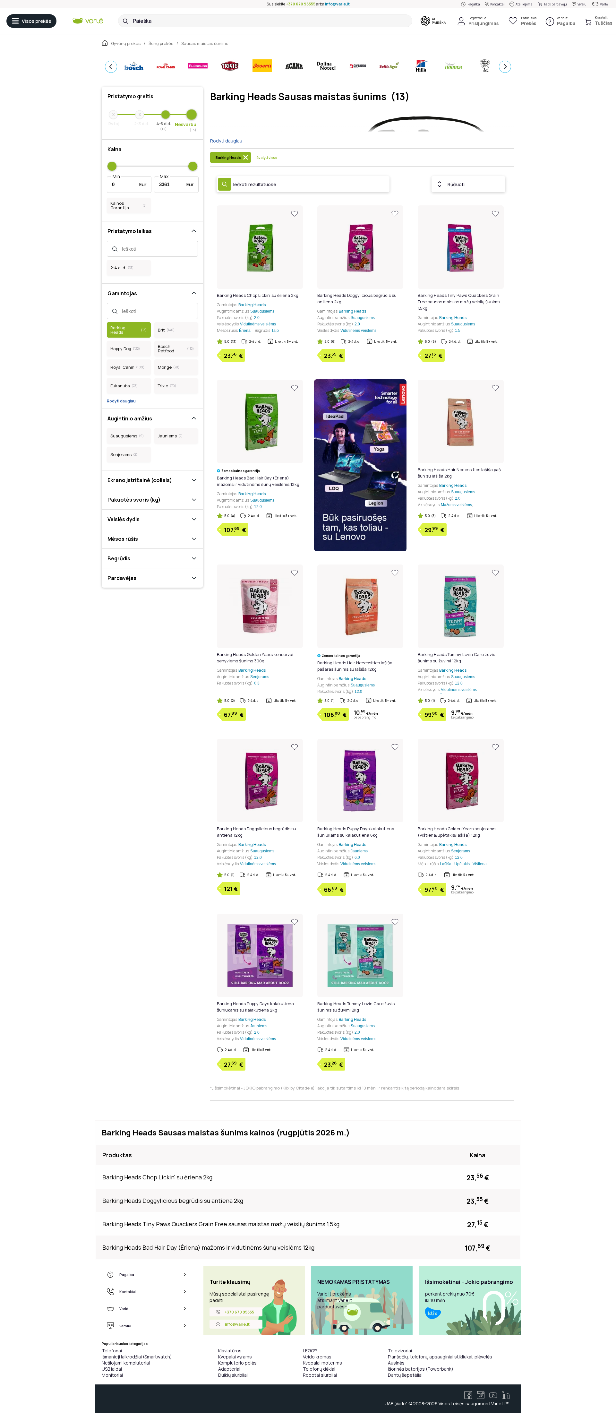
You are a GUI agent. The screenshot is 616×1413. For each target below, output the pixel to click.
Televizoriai (400, 1351)
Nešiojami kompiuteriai (126, 1363)
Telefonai (112, 1351)
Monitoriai (112, 1375)
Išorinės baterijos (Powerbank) (420, 1369)
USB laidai (112, 1369)
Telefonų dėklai (319, 1369)
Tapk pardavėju (555, 4)
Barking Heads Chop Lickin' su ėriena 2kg (257, 295)
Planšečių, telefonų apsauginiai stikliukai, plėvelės (440, 1357)
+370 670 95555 (300, 4)
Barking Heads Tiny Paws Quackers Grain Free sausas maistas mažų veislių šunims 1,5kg (459, 301)
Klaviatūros (230, 1351)
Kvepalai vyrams (235, 1357)
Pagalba (473, 4)
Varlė (604, 4)
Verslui (582, 4)
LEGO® (310, 1351)
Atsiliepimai (525, 4)
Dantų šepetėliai (405, 1375)
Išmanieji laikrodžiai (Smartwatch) (137, 1357)
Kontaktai (497, 4)
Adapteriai (229, 1369)
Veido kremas (317, 1357)
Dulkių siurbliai (233, 1375)
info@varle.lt (337, 4)
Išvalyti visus (266, 157)
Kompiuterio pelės (237, 1363)
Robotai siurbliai (320, 1375)
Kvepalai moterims (322, 1363)
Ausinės (396, 1363)
